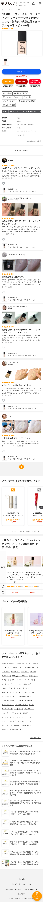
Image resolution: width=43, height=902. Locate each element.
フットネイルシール (9, 701)
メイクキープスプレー (23, 713)
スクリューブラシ (26, 721)
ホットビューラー (8, 684)
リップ (31, 705)
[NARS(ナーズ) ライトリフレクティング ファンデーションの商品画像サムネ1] (5, 62)
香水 (21, 729)
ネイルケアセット (8, 705)
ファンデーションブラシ (10, 721)
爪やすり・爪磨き (21, 705)
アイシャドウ (6, 680)
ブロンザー (27, 668)
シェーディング (16, 668)
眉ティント (18, 688)
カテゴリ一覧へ (35, 738)
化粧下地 (5, 663)
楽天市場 (21, 81)
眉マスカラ (27, 688)
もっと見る (21, 135)
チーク (11, 663)
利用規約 (18, 889)
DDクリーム (15, 672)
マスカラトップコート (20, 676)
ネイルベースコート (24, 696)
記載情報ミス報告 (35, 141)
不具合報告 (21, 894)
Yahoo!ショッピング (35, 82)
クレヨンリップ (7, 709)
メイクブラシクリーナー (10, 725)
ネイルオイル (21, 701)
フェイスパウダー (32, 663)
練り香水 (15, 729)
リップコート (29, 709)
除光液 (29, 701)
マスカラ (33, 672)
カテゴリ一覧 (16, 884)
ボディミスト (6, 729)
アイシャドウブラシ (24, 717)
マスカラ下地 (6, 676)
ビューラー (6, 713)
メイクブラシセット (9, 717)
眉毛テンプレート (8, 692)
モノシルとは (27, 884)
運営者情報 (9, 889)
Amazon (8, 81)
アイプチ (18, 684)
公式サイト (21, 72)
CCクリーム (6, 672)
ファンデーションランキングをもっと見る (26, 531)
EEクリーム (25, 672)
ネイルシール (29, 692)
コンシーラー (19, 663)
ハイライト (6, 668)
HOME (21, 878)
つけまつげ (27, 684)
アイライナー (33, 676)
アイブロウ (31, 680)
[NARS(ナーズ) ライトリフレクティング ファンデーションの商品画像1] (22, 43)
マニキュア (19, 692)
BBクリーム (36, 668)
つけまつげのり (7, 688)
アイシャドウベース (19, 680)
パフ (12, 713)
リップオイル (18, 709)
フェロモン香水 (25, 725)
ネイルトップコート (9, 696)
